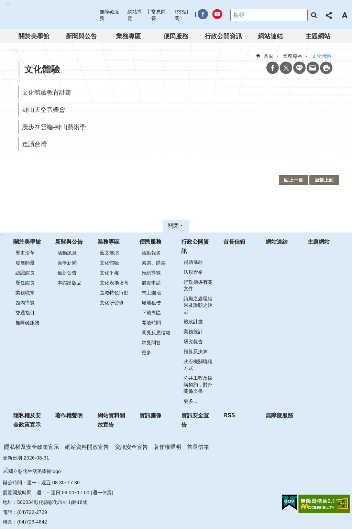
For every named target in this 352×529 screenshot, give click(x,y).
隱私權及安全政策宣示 (27, 420)
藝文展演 (109, 253)
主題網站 (318, 36)
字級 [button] (344, 15)
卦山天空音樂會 (43, 109)
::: (2, 235)
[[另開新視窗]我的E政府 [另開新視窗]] (289, 502)
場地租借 (151, 302)
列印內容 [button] (326, 68)
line (299, 68)
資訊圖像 (151, 415)
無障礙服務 (109, 15)
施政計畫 (193, 321)
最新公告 (67, 273)
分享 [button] (329, 15)
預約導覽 (151, 273)
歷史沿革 (25, 253)
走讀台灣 (34, 144)
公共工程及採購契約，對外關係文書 (198, 384)
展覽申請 (151, 282)
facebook (202, 15)
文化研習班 (112, 302)
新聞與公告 (81, 36)
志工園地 (151, 292)
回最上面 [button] (324, 180)
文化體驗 (109, 263)
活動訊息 (67, 253)
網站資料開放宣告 (111, 420)
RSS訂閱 (182, 15)
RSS (229, 415)
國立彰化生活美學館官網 (49, 14)
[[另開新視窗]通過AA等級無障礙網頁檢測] (324, 504)
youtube (217, 15)
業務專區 (128, 36)
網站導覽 (135, 15)
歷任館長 (25, 282)
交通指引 (25, 312)
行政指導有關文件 (198, 285)
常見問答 (158, 15)
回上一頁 (293, 180)
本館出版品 (69, 282)
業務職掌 (25, 292)
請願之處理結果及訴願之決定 (198, 305)
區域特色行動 (114, 292)
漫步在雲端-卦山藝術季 (54, 126)
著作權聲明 (69, 415)
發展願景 (25, 263)
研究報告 (193, 341)
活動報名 (151, 253)
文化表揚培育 (114, 282)
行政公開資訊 (223, 36)
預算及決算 (196, 351)
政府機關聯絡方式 (198, 365)
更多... (148, 352)
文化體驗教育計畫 (47, 92)
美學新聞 (67, 263)
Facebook (272, 68)
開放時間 (151, 322)
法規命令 (193, 272)
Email (313, 68)
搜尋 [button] (314, 15)
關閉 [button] (173, 226)
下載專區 (151, 312)
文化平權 (109, 273)
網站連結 (270, 36)
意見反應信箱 (156, 332)
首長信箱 (234, 242)
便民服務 (176, 36)
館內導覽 (25, 302)
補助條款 (193, 262)
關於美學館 (34, 36)
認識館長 (25, 273)
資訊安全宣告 (195, 420)
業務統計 (193, 331)
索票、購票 (154, 263)
